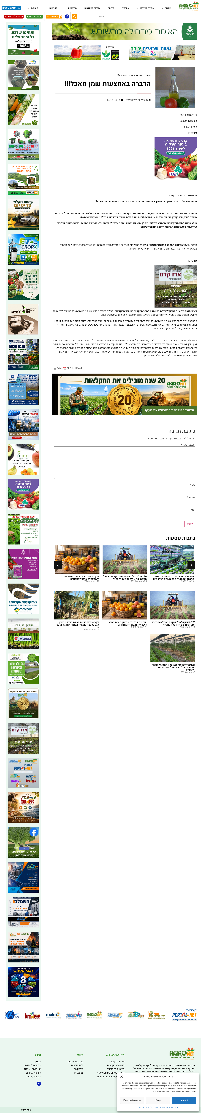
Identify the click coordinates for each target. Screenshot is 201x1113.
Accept (184, 1100)
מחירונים (72, 8)
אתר (193, 510)
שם (192, 484)
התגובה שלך (188, 445)
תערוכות (53, 8)
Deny (158, 1100)
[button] (121, 1076)
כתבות (168, 8)
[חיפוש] (74, 16)
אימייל (191, 497)
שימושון (34, 8)
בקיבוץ (125, 8)
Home (148, 75)
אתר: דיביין (26, 1110)
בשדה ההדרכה (147, 8)
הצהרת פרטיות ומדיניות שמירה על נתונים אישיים (158, 1107)
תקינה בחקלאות (92, 8)
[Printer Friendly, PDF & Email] (67, 368)
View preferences (132, 1100)
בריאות (111, 8)
